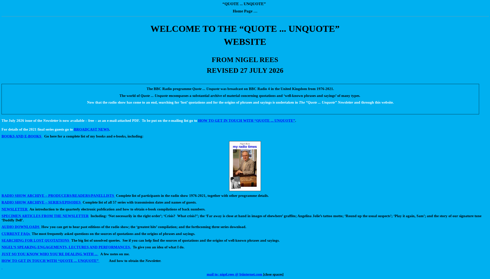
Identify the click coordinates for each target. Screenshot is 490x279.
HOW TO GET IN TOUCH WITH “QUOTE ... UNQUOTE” (50, 261)
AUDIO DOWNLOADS (21, 227)
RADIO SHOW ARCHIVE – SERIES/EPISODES (41, 202)
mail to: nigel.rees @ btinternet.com (234, 274)
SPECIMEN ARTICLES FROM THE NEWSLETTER (45, 216)
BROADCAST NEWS (91, 129)
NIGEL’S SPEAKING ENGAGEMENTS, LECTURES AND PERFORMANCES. (66, 247)
